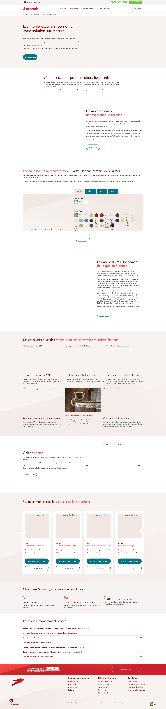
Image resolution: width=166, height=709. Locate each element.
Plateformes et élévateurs (136, 684)
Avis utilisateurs (103, 687)
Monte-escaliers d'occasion (137, 690)
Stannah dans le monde (106, 696)
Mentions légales (73, 703)
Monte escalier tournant (50, 14)
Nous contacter (73, 681)
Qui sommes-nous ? (105, 681)
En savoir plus (93, 147)
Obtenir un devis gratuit (36, 561)
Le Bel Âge (71, 690)
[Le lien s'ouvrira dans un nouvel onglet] (11, 701)
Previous (87, 465)
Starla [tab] (79, 191)
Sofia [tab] (102, 191)
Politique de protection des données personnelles (115, 703)
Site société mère (103, 693)
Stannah (25, 14)
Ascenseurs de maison (135, 687)
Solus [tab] (113, 191)
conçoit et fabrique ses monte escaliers (122, 422)
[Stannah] (30, 8)
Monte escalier (35, 14)
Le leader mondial (104, 684)
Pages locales (72, 684)
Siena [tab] (90, 191)
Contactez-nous (30, 57)
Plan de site (102, 690)
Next (139, 465)
